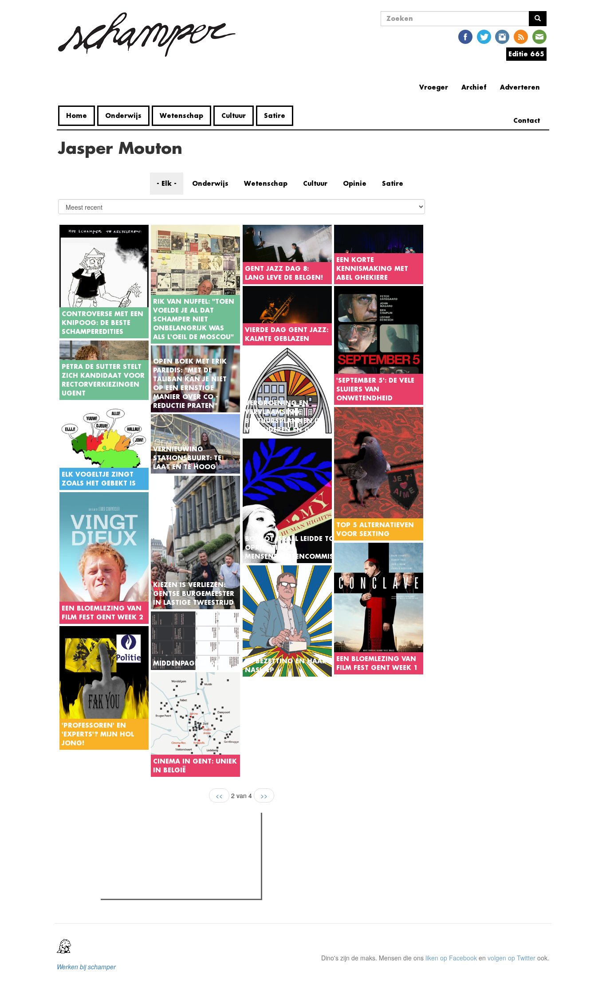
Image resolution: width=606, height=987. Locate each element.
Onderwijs (123, 115)
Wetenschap (181, 115)
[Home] (150, 34)
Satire (274, 115)
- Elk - (167, 183)
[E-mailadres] (539, 36)
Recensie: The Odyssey (151, 857)
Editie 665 (526, 54)
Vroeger (433, 87)
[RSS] (521, 36)
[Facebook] (465, 36)
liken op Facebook (451, 957)
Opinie (354, 183)
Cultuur (233, 115)
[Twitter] (484, 36)
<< (219, 795)
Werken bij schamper (86, 966)
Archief (474, 87)
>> (264, 795)
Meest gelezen (131, 839)
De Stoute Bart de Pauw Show (160, 889)
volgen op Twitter (511, 957)
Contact (526, 120)
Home (76, 115)
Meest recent (180, 839)
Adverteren (520, 87)
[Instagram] (502, 36)
